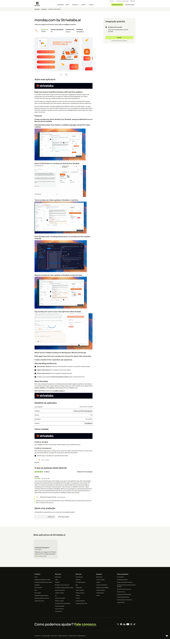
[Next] (66, 74)
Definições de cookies (62, 635)
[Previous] (61, 74)
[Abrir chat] (167, 636)
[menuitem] (133, 1)
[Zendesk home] (38, 4)
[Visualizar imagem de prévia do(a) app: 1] (57, 54)
